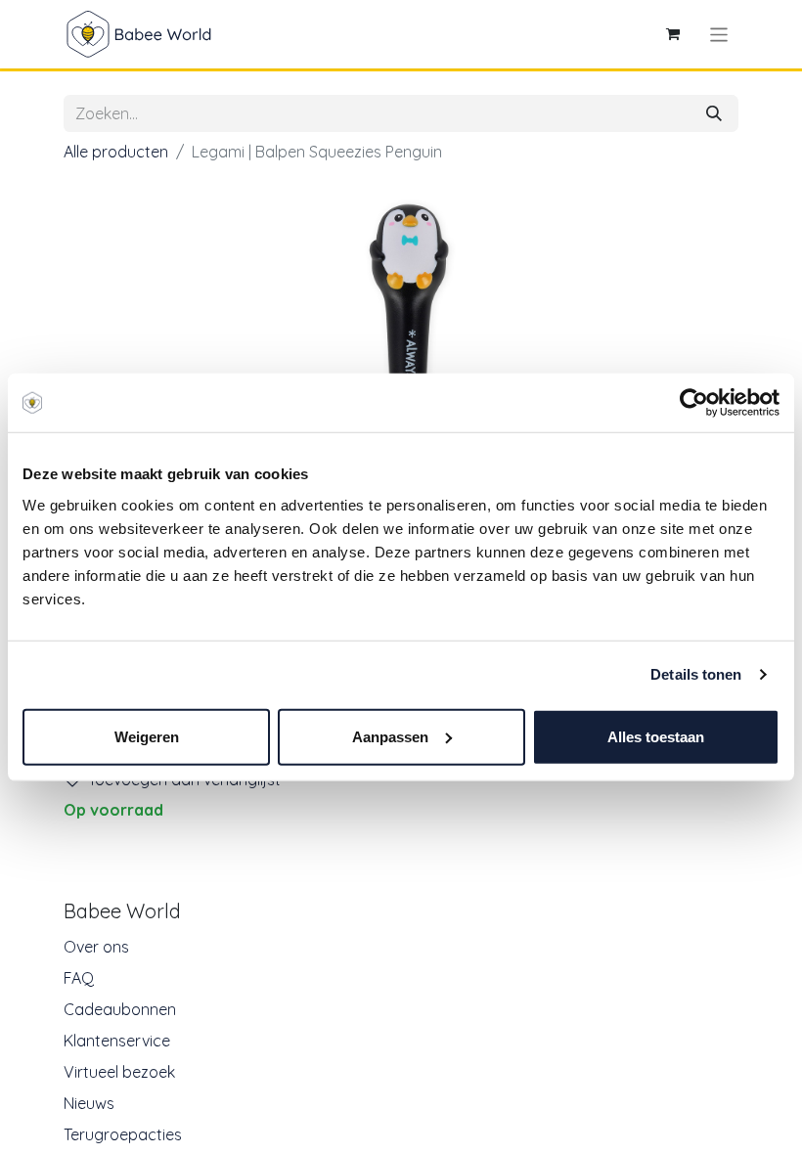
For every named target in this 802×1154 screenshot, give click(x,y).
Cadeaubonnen (120, 1009)
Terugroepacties (123, 1134)
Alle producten (116, 151)
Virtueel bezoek (119, 1072)
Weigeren (146, 736)
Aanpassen (390, 736)
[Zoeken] (714, 113)
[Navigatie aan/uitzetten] (719, 34)
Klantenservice (117, 1040)
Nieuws (89, 1103)
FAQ (79, 978)
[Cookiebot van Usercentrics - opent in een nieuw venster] (694, 403)
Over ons (96, 946)
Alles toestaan (655, 736)
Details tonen (695, 674)
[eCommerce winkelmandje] (672, 34)
